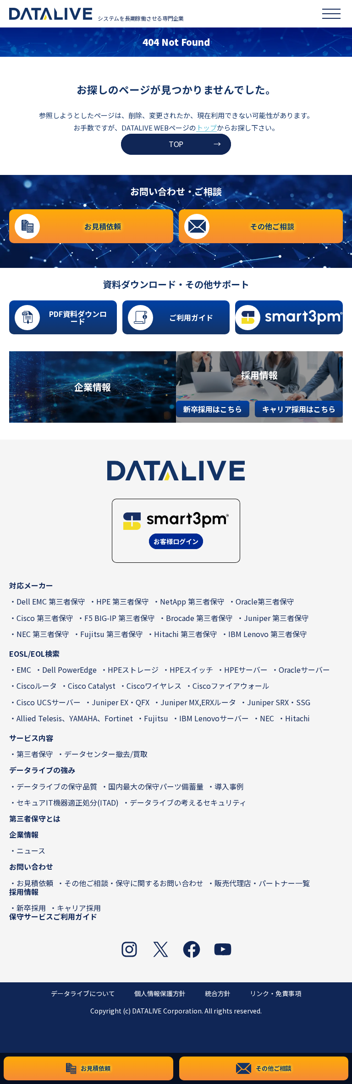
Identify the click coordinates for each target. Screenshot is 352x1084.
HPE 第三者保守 (122, 601)
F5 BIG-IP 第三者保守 (119, 617)
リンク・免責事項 (275, 993)
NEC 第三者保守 (42, 633)
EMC (23, 669)
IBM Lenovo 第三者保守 (267, 633)
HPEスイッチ (191, 669)
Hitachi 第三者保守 (185, 633)
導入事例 (229, 786)
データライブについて (83, 993)
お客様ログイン (176, 541)
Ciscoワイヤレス (154, 685)
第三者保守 (34, 753)
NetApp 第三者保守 (192, 601)
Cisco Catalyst (92, 685)
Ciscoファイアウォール (231, 685)
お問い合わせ (31, 866)
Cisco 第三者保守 (44, 617)
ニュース (30, 850)
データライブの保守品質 (56, 786)
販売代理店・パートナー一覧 (262, 882)
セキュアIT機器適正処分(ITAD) (67, 802)
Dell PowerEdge (69, 669)
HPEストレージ (133, 669)
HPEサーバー (246, 669)
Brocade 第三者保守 (199, 617)
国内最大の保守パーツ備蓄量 (156, 786)
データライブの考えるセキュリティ (188, 802)
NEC (267, 718)
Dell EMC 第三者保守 (50, 601)
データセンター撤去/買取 (106, 753)
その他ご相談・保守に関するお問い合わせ (134, 882)
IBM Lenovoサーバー (214, 718)
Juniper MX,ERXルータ (198, 702)
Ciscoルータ (36, 685)
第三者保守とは (34, 818)
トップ (206, 127)
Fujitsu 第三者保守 (111, 633)
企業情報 (23, 834)
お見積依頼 (34, 882)
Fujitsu (156, 718)
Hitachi (297, 718)
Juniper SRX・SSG (278, 702)
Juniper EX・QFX (120, 702)
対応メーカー (31, 585)
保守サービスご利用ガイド (53, 916)
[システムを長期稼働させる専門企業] (50, 14)
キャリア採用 (79, 907)
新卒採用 (31, 907)
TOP (176, 143)
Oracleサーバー (304, 669)
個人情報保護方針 (160, 993)
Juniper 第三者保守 (276, 617)
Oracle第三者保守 (265, 601)
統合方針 (218, 993)
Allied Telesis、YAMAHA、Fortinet (74, 718)
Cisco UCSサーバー (48, 702)
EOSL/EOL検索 (34, 653)
